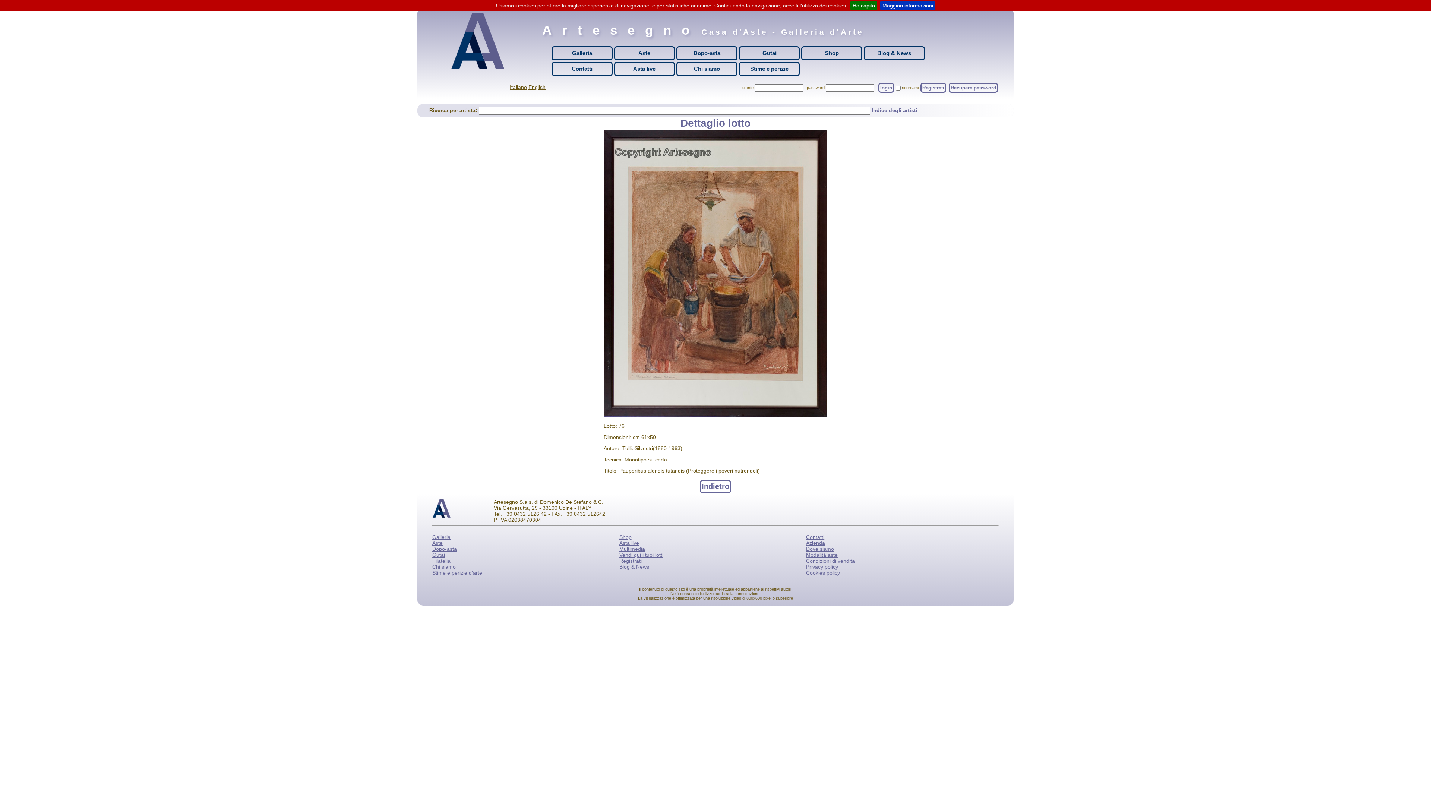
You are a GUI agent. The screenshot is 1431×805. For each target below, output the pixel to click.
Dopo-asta (707, 53)
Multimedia (632, 549)
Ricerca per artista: (454, 110)
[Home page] (479, 41)
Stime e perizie (769, 69)
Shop (832, 53)
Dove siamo (820, 549)
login (886, 88)
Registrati (933, 88)
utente (748, 87)
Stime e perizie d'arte (457, 573)
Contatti (582, 69)
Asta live (644, 69)
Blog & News (894, 53)
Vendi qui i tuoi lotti (641, 555)
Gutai (769, 53)
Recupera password (973, 88)
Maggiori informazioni (907, 6)
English (537, 87)
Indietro (715, 486)
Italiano (518, 87)
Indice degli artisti (894, 110)
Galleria (582, 53)
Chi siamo (707, 69)
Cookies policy (823, 573)
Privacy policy (822, 567)
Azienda (815, 543)
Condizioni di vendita (830, 561)
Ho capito (864, 6)
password (816, 87)
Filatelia (441, 561)
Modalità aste (822, 555)
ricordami (910, 87)
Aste (644, 53)
